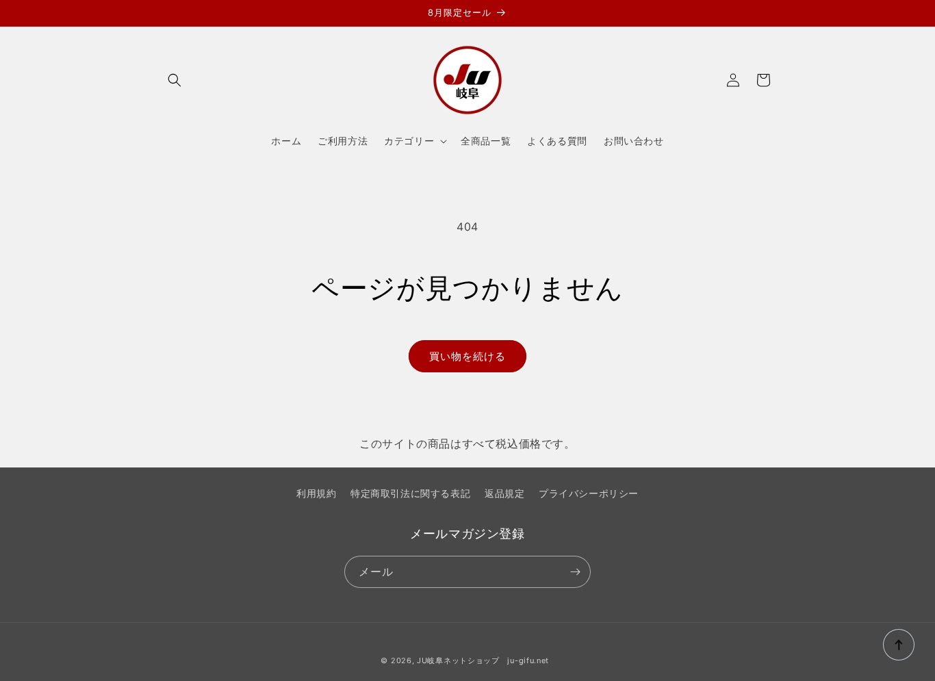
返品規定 (504, 493)
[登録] (575, 572)
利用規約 (316, 493)
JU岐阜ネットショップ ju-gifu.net (483, 660)
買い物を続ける (467, 356)
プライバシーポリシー (589, 493)
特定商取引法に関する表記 (410, 493)
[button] (174, 80)
